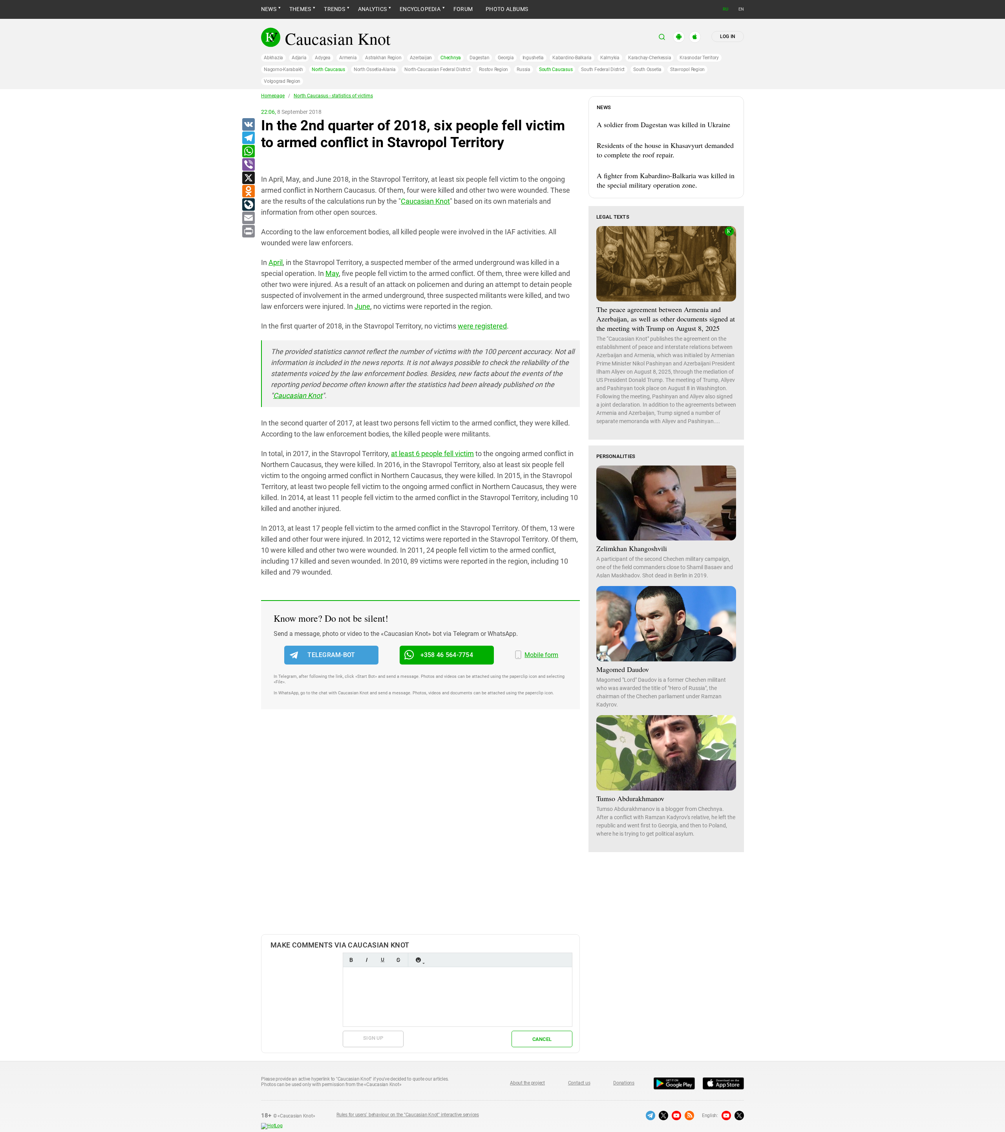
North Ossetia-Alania (375, 69)
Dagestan (479, 57)
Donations (623, 1083)
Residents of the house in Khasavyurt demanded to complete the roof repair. (665, 150)
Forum (463, 9)
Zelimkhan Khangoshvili (631, 548)
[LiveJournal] (248, 205)
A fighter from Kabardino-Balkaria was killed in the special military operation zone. (666, 180)
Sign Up (373, 1038)
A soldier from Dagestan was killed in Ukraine (663, 124)
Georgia (505, 57)
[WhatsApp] (248, 151)
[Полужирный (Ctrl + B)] (351, 960)
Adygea (323, 57)
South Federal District (603, 69)
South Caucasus (556, 69)
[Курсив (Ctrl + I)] (367, 960)
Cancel (542, 1039)
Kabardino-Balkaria (572, 57)
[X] (248, 178)
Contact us (579, 1083)
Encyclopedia (420, 9)
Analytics (372, 9)
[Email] (248, 218)
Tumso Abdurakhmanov (630, 798)
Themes (300, 9)
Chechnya (450, 57)
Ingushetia (533, 57)
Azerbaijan (421, 57)
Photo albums (507, 9)
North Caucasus (328, 69)
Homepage (273, 96)
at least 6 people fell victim (432, 453)
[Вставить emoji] (418, 960)
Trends (334, 9)
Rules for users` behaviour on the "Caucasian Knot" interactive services (407, 1114)
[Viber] (248, 165)
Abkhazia (273, 57)
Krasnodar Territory (699, 57)
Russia (523, 69)
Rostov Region (493, 69)
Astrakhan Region (383, 57)
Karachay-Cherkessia (649, 57)
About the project (527, 1083)
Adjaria (299, 57)
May (332, 273)
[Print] (248, 231)
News (268, 9)
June (362, 306)
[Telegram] (248, 138)
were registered (482, 326)
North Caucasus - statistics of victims (333, 96)
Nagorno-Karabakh (283, 69)
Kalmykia (609, 57)
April (276, 262)
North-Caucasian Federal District (437, 69)
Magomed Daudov (622, 669)
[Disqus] (420, 830)
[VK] (248, 124)
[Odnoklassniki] (248, 191)
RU (725, 9)
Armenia (347, 57)
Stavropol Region (687, 69)
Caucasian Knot (425, 201)
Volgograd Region (282, 81)
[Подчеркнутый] (382, 960)
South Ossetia (647, 69)
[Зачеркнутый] (398, 960)
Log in (727, 36)
